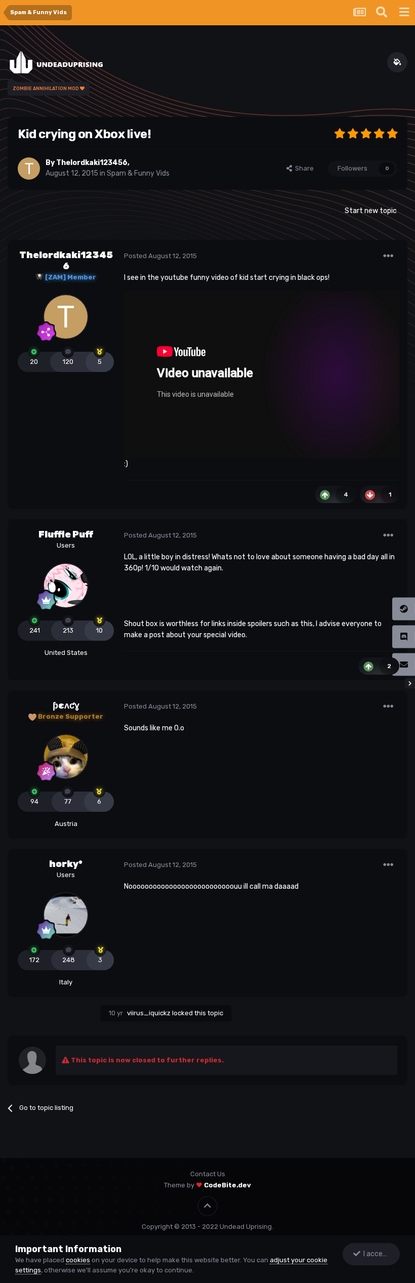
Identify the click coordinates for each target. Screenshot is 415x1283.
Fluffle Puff (65, 534)
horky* (65, 864)
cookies (78, 1260)
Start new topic (371, 210)
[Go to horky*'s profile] (66, 915)
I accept (375, 1254)
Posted (160, 256)
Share (303, 168)
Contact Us (207, 1174)
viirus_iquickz (149, 1013)
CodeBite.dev (227, 1185)
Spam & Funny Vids (138, 173)
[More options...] (388, 256)
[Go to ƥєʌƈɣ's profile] (66, 756)
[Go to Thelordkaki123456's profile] (29, 168)
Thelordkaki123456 (92, 162)
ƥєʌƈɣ (66, 705)
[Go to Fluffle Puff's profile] (66, 585)
